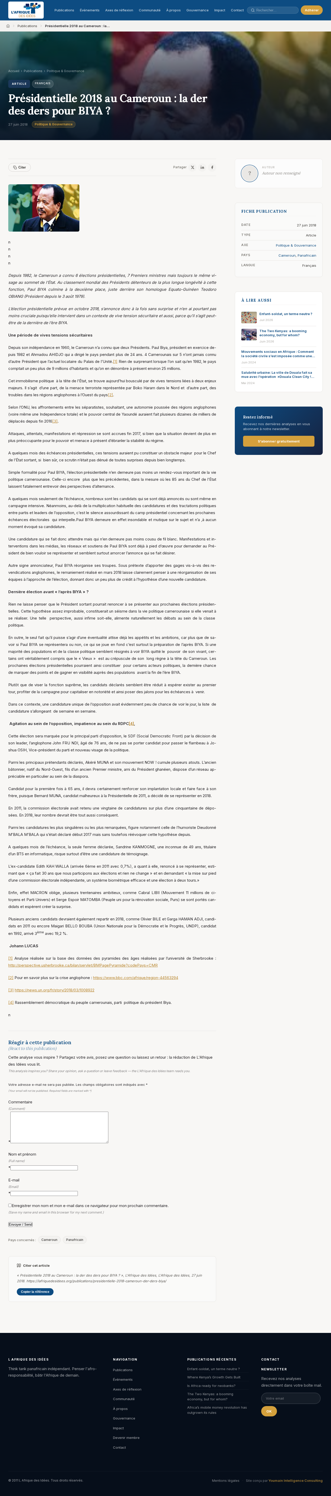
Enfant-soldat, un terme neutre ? (213, 1369)
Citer (22, 167)
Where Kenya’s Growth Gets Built (213, 1377)
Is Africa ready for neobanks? (211, 1386)
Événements (90, 10)
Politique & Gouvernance (54, 124)
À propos (173, 10)
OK (269, 1411)
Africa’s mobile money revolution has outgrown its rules (217, 1410)
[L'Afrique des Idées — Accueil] (26, 10)
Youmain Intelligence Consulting (295, 1480)
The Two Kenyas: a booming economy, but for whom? (210, 1396)
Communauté (150, 10)
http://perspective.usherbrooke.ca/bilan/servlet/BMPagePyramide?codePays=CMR (83, 965)
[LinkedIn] (202, 167)
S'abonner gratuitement (279, 441)
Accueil (13, 71)
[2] (110, 394)
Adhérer (312, 10)
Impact (219, 10)
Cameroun (49, 1240)
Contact (237, 10)
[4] (131, 723)
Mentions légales (225, 1480)
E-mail (13, 1187)
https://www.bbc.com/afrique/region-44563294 (135, 977)
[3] (55, 421)
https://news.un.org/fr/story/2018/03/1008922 (54, 990)
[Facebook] (212, 167)
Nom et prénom (22, 1161)
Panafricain (74, 1240)
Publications (64, 10)
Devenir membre (126, 1438)
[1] (115, 361)
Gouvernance (197, 10)
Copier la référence (35, 1292)
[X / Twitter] (192, 167)
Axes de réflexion (119, 10)
